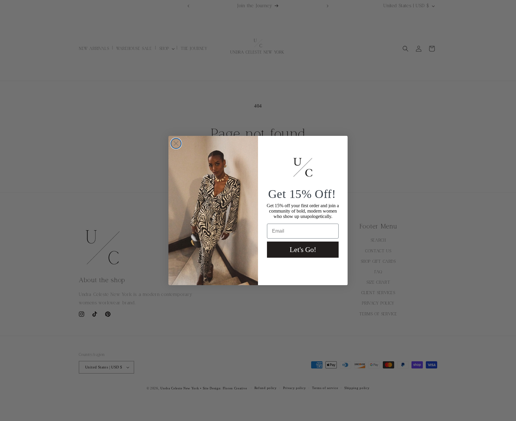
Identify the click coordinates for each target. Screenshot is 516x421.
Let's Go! (303, 249)
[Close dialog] (176, 143)
